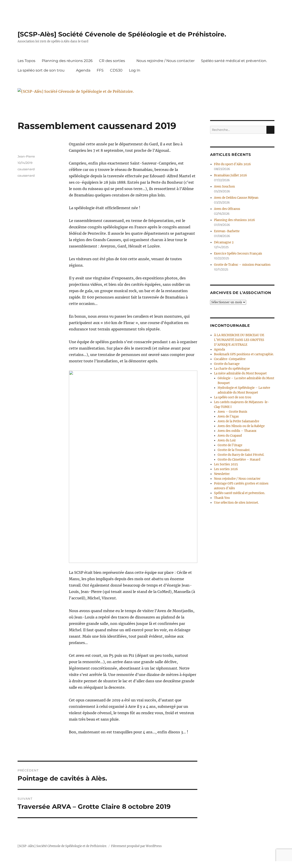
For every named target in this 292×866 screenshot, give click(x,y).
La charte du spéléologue (232, 369)
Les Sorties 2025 (226, 464)
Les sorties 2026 (226, 469)
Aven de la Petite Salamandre (238, 421)
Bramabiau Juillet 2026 (230, 175)
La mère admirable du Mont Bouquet (240, 373)
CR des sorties (112, 61)
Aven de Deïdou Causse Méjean (236, 198)
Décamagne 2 (224, 242)
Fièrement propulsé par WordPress (136, 846)
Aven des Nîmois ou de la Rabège (241, 426)
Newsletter (222, 474)
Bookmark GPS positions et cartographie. (244, 354)
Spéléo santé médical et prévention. (234, 61)
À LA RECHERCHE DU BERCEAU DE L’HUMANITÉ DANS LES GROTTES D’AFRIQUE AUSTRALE (239, 340)
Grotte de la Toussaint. (234, 450)
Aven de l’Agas (228, 416)
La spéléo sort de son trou (41, 70)
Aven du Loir (227, 440)
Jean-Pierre (26, 156)
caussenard (26, 169)
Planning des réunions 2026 (67, 61)
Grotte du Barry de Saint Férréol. (241, 455)
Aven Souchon (224, 186)
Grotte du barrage (227, 364)
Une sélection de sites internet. (236, 503)
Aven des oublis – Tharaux (237, 431)
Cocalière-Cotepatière (229, 359)
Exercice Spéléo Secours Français (238, 253)
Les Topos (26, 61)
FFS (100, 70)
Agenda (83, 70)
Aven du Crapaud (230, 436)
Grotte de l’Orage (230, 445)
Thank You (222, 498)
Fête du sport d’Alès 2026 (232, 164)
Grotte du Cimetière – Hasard (239, 459)
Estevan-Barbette (227, 231)
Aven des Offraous (227, 209)
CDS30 (116, 70)
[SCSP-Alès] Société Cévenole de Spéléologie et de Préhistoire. (122, 34)
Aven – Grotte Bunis (232, 412)
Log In (134, 70)
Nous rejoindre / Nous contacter (165, 61)
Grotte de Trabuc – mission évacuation (242, 265)
